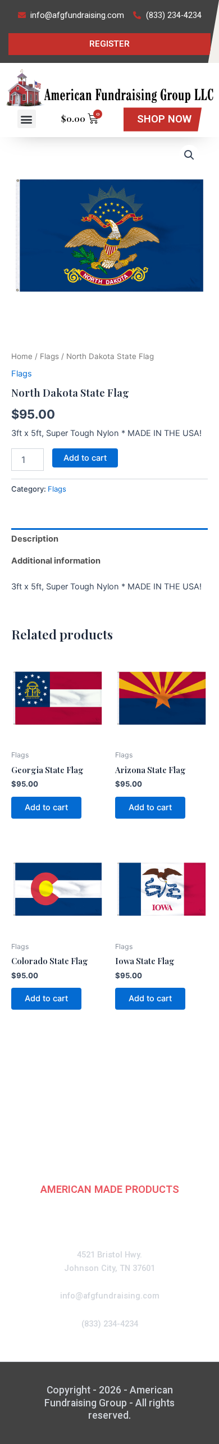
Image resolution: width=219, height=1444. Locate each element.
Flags (49, 356)
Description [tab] (34, 539)
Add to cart (85, 458)
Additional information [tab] (56, 561)
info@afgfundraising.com (109, 1296)
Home (22, 356)
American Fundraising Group (109, 1107)
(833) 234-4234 (109, 1324)
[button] (26, 119)
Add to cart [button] (46, 807)
